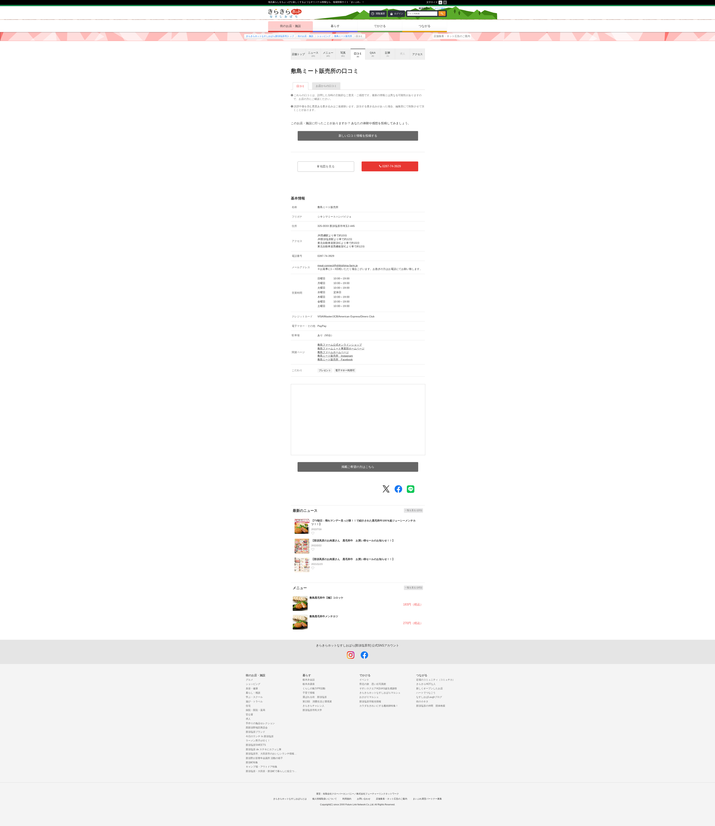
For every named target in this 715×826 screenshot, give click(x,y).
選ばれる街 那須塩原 (315, 697)
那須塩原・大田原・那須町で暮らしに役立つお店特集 (272, 771)
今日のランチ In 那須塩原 (260, 736)
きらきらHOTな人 (426, 684)
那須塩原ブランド (255, 731)
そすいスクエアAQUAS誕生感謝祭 (378, 688)
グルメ (249, 679)
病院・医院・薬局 (255, 710)
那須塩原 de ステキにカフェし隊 (263, 749)
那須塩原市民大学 (312, 710)
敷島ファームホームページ (333, 352)
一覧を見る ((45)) (413, 587)
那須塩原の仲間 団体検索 (430, 705)
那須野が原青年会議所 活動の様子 (264, 758)
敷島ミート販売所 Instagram (335, 355)
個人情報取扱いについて (324, 799)
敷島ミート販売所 (343, 36)
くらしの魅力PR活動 (314, 688)
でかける (380, 26)
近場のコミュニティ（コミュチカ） (435, 679)
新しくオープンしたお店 (429, 688)
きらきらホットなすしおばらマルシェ (380, 692)
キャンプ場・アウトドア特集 (261, 766)
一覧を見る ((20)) (413, 510)
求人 (248, 718)
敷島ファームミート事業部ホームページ (340, 348)
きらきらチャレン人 (313, 705)
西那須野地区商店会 (257, 727)
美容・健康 (252, 688)
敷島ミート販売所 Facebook (335, 359)
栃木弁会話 (309, 679)
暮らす (335, 26)
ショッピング (324, 36)
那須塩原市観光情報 (370, 701)
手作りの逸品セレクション (260, 723)
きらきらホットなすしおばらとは (290, 799)
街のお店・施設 (290, 26)
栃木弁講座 (309, 684)
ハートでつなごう (426, 692)
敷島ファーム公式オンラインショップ (339, 344)
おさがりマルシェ (369, 697)
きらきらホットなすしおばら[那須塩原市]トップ (270, 36)
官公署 (249, 714)
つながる (424, 26)
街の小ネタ (422, 701)
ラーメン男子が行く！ (258, 740)
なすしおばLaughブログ (429, 697)
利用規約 (346, 799)
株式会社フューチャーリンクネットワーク (377, 793)
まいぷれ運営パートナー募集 (427, 799)
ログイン (398, 13)
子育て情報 (309, 692)
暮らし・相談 (253, 692)
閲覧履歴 (380, 13)
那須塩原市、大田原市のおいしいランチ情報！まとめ (272, 753)
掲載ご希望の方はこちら (357, 466)
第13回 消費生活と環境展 (317, 701)
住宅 (248, 705)
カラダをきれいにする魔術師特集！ (378, 705)
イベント (364, 679)
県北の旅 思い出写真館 (372, 684)
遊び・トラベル (254, 701)
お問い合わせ (363, 799)
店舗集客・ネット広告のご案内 (452, 36)
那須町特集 (252, 762)
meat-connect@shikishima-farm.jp (337, 265)
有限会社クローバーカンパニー (338, 793)
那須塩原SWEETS (256, 744)
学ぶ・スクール (254, 697)
